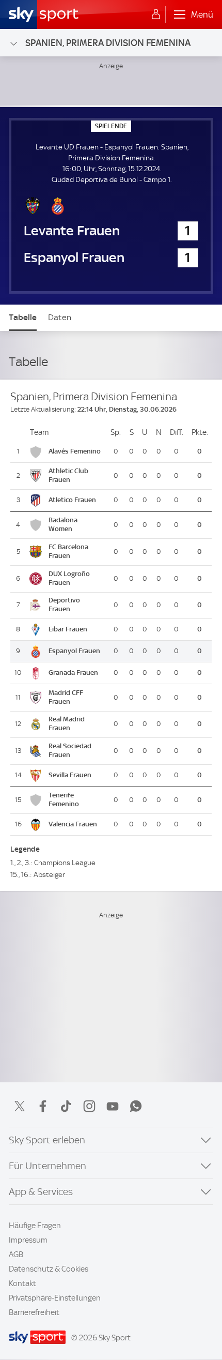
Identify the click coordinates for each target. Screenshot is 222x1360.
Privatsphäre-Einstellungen (55, 1298)
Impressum (28, 1240)
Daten (59, 317)
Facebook (43, 1106)
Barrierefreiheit (34, 1312)
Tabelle (23, 317)
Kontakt (22, 1283)
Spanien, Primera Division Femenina (108, 42)
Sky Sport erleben (47, 1140)
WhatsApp (136, 1106)
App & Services (41, 1192)
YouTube (112, 1106)
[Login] (156, 14)
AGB (16, 1254)
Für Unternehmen (47, 1166)
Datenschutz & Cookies (48, 1269)
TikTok (66, 1106)
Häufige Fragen (35, 1225)
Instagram (89, 1106)
